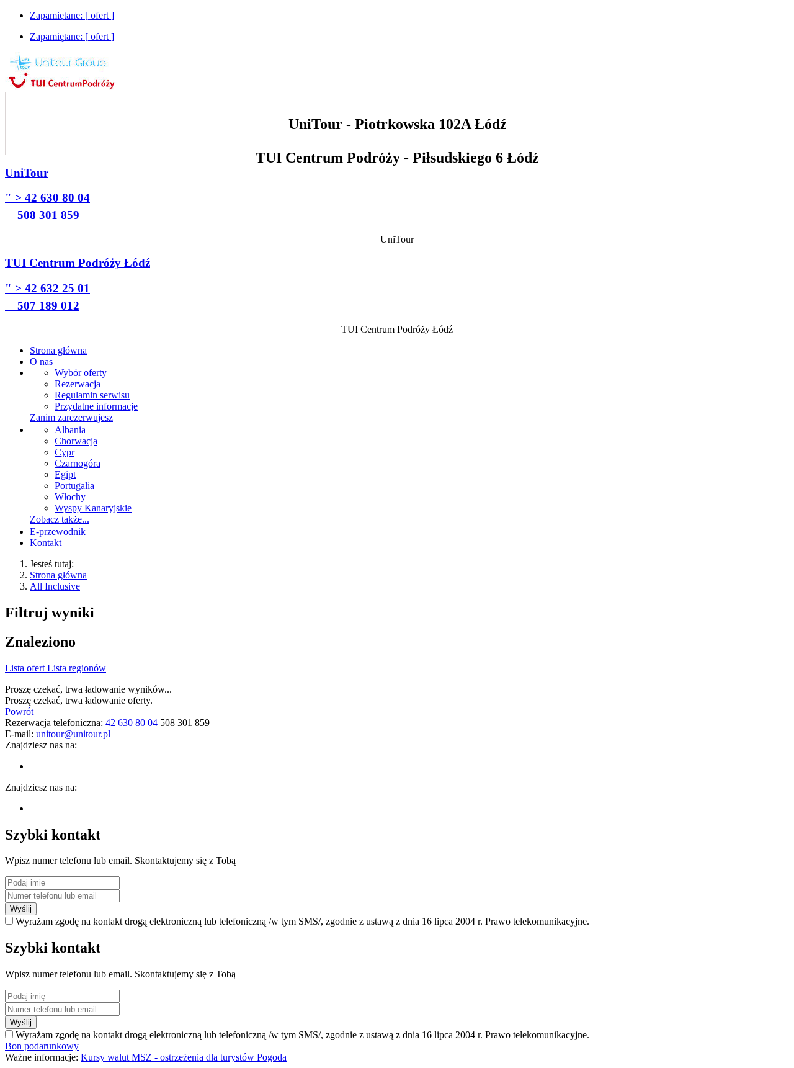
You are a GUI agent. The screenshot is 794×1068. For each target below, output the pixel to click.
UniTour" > (47, 194)
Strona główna (58, 575)
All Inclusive (55, 586)
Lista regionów (76, 668)
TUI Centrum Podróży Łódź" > (77, 284)
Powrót (19, 711)
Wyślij (21, 908)
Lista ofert (26, 668)
